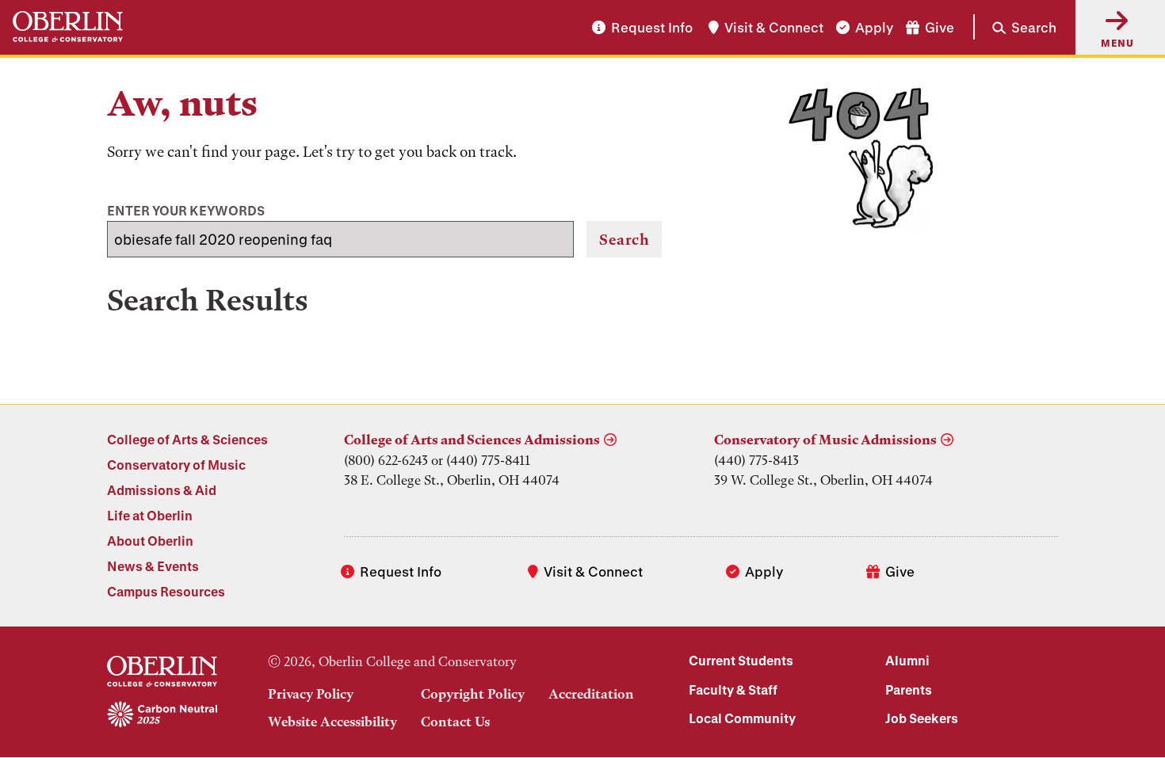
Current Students (741, 660)
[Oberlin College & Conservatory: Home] (68, 27)
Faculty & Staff (733, 689)
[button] (1014, 27)
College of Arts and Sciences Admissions (472, 440)
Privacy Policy (310, 694)
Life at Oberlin (150, 515)
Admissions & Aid (161, 489)
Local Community (742, 718)
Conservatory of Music (176, 464)
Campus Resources (166, 591)
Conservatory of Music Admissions (825, 440)
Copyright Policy (473, 694)
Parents (908, 689)
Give (939, 27)
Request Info (652, 27)
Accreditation (591, 694)
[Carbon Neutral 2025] (162, 715)
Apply (874, 27)
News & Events (153, 565)
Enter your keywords (186, 210)
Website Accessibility (332, 721)
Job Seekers (921, 718)
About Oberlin (150, 540)
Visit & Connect (773, 27)
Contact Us (455, 721)
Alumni (907, 660)
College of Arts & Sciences (187, 439)
